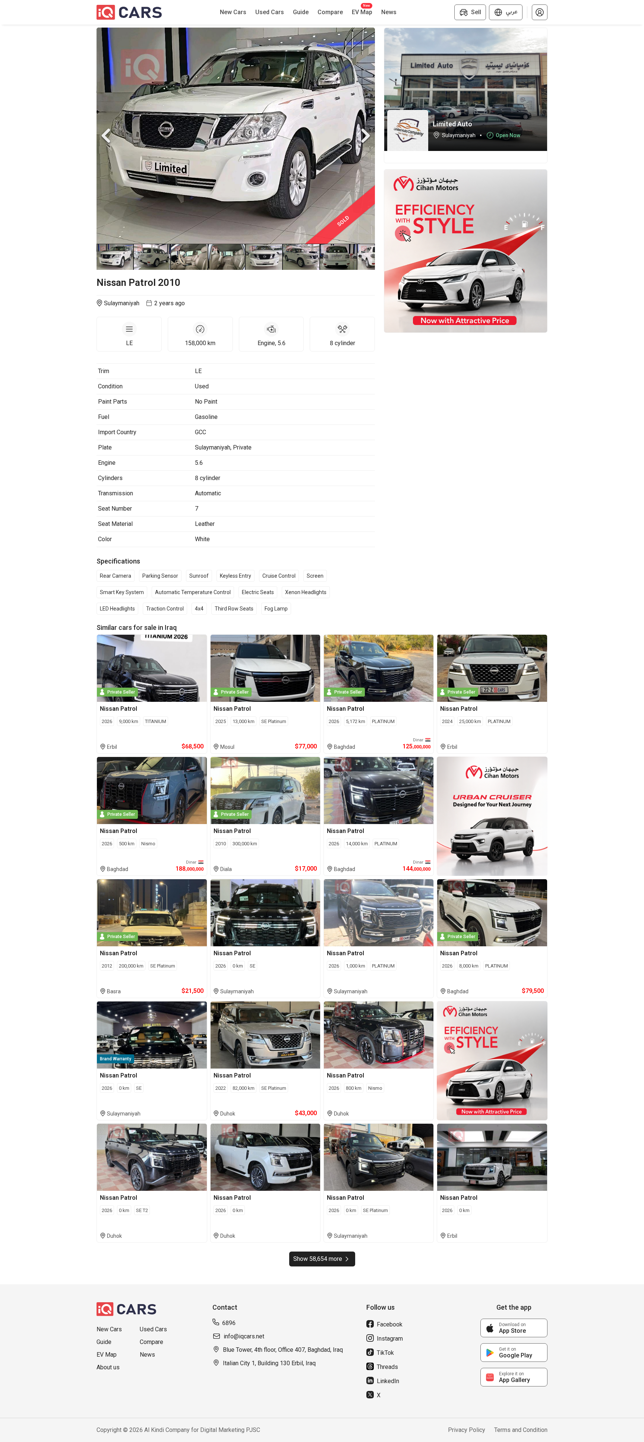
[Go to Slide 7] (338, 257)
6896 (229, 1322)
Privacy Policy (466, 1429)
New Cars (109, 1329)
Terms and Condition (520, 1429)
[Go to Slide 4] (227, 257)
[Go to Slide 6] (301, 257)
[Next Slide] (365, 136)
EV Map (107, 1354)
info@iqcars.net (244, 1336)
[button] (539, 12)
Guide (104, 1341)
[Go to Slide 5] (264, 257)
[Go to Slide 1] (115, 257)
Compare (151, 1341)
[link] (513, 1328)
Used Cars (153, 1329)
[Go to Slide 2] (152, 257)
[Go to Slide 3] (189, 257)
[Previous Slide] (106, 136)
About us (108, 1367)
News (147, 1354)
